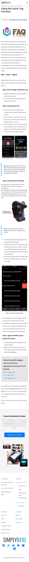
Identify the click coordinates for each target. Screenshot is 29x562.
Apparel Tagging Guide (9, 372)
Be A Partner (19, 519)
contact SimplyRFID (10, 391)
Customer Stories (6, 526)
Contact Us (19, 522)
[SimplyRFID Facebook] (3, 546)
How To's (3, 515)
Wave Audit (22, 486)
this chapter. (15, 122)
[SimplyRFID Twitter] (13, 546)
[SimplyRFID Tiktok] (8, 546)
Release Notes (5, 533)
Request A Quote (14, 435)
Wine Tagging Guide (8, 375)
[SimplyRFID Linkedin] (14, 549)
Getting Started (15, 20)
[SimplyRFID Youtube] (18, 546)
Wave (25, 20)
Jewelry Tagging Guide (9, 378)
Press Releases (5, 529)
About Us (18, 515)
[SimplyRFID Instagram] (23, 546)
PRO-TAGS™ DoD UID (7, 488)
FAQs (2, 519)
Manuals (3, 522)
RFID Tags (21, 506)
